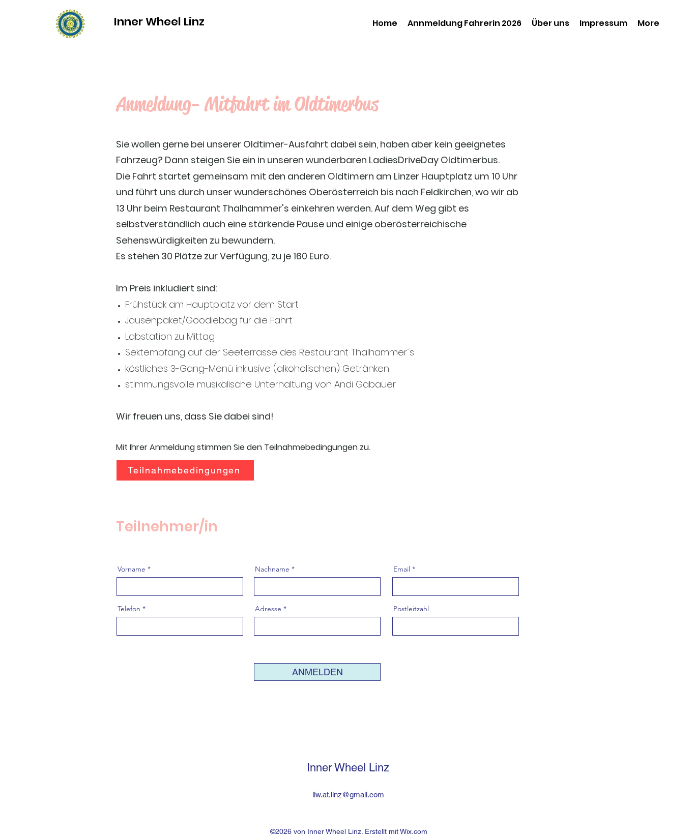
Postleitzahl (411, 608)
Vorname (132, 569)
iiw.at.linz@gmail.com (348, 794)
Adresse (269, 608)
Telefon (129, 608)
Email (401, 569)
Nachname (272, 569)
